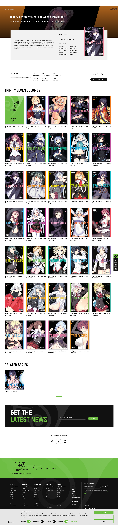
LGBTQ (11, 498)
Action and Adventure (14, 486)
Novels (12, 484)
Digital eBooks (11, 9)
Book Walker (74, 48)
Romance (22, 77)
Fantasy (17, 77)
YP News (73, 485)
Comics (48, 484)
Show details (74, 521)
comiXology (63, 50)
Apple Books (74, 46)
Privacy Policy (98, 492)
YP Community (74, 484)
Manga (24, 484)
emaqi (72, 54)
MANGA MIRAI (63, 54)
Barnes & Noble (64, 48)
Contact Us (74, 499)
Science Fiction (13, 502)
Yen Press (74, 504)
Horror (11, 496)
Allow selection (104, 517)
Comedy (12, 77)
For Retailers (74, 495)
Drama (11, 492)
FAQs (73, 493)
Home (6, 9)
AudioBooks (38, 484)
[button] (59, 396)
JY (72, 508)
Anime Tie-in (28, 77)
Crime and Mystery (13, 490)
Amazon (62, 46)
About (73, 489)
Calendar (73, 487)
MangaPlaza (74, 52)
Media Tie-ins (48, 500)
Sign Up (104, 486)
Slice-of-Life (12, 503)
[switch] (42, 521)
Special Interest (13, 505)
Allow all (104, 512)
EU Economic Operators (76, 497)
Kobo (61, 52)
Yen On (73, 506)
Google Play (74, 50)
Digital (59, 484)
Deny (104, 521)
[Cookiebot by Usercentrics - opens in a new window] (12, 522)
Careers (73, 491)
